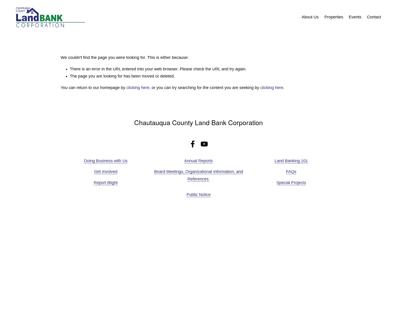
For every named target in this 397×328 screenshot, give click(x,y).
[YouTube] (204, 144)
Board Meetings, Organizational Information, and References (198, 175)
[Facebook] (192, 144)
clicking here (137, 87)
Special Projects (291, 182)
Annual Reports (198, 160)
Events (355, 17)
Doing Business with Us (106, 160)
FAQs (291, 171)
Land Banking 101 (291, 160)
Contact (374, 17)
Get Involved (105, 171)
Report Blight (106, 182)
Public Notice (199, 194)
